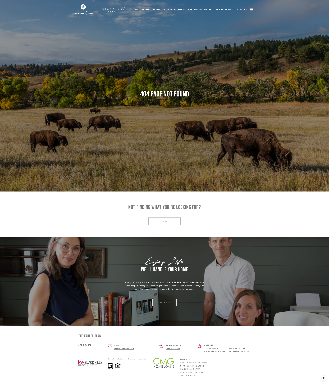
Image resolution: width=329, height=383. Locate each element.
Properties (159, 9)
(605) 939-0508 (173, 348)
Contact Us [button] (164, 302)
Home (164, 221)
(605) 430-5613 (187, 375)
